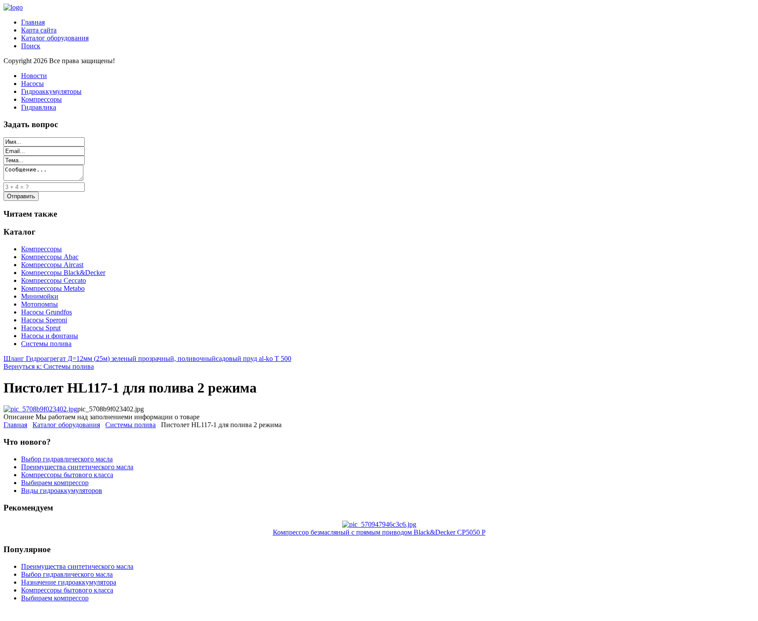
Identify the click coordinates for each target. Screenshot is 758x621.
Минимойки (39, 296)
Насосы (32, 83)
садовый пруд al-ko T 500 (253, 358)
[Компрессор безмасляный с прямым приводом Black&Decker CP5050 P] (379, 524)
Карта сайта (39, 30)
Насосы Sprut (41, 328)
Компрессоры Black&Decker (63, 272)
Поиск (30, 46)
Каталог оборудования (55, 38)
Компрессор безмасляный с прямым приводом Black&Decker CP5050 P (379, 532)
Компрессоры (41, 99)
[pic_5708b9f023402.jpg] (40, 409)
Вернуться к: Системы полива (49, 366)
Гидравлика (38, 107)
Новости (34, 75)
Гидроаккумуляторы (51, 91)
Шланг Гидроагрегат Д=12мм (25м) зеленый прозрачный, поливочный (110, 358)
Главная (33, 22)
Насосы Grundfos (46, 312)
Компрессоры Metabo (53, 288)
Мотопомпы (39, 304)
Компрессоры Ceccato (53, 280)
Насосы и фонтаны (49, 335)
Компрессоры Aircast (52, 264)
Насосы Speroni (44, 320)
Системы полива (46, 343)
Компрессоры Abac (50, 257)
